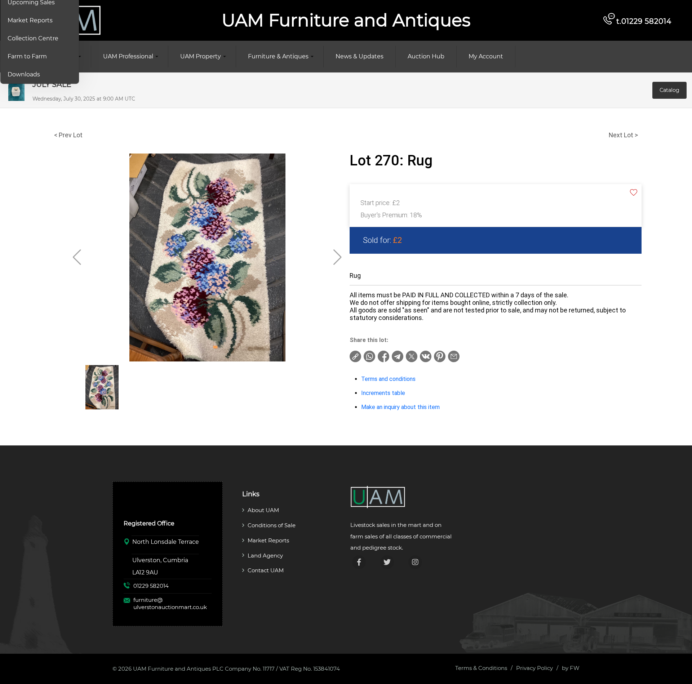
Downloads (24, 74)
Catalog (669, 90)
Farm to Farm (27, 56)
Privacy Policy (534, 668)
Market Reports (30, 20)
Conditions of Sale (272, 525)
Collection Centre (33, 38)
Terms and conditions (388, 379)
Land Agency (265, 555)
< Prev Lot (68, 135)
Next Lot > (623, 135)
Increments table (383, 393)
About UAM (263, 510)
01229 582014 (151, 585)
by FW (571, 668)
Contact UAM (266, 570)
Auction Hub (426, 56)
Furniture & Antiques (278, 56)
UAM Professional (128, 56)
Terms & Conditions (481, 668)
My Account (486, 56)
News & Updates (359, 56)
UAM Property (200, 56)
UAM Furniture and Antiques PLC (178, 668)
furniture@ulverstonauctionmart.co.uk (170, 603)
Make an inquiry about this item (400, 407)
